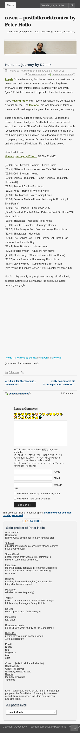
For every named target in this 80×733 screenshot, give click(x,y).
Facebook (10, 565)
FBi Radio (18, 638)
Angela (9, 79)
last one (34, 105)
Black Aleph (12, 666)
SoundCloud (12, 554)
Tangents (10, 679)
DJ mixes (14, 372)
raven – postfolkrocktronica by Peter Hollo (40, 20)
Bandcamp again (14, 625)
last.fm (9, 608)
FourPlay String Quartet (18, 671)
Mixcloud (56, 357)
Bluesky (9, 578)
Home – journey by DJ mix (21, 156)
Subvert (9, 543)
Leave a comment (62, 74)
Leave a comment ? (19, 393)
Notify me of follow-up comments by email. (39, 493)
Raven (44, 357)
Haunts (9, 674)
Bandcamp (11, 535)
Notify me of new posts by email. (33, 498)
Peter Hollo (26, 70)
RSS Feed (34, 521)
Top (75, 728)
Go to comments (37, 74)
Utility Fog (10, 633)
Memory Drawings (15, 677)
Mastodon (10, 589)
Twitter (9, 598)
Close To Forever (14, 668)
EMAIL (57, 478)
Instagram (11, 617)
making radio (20, 100)
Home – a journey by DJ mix (21, 357)
